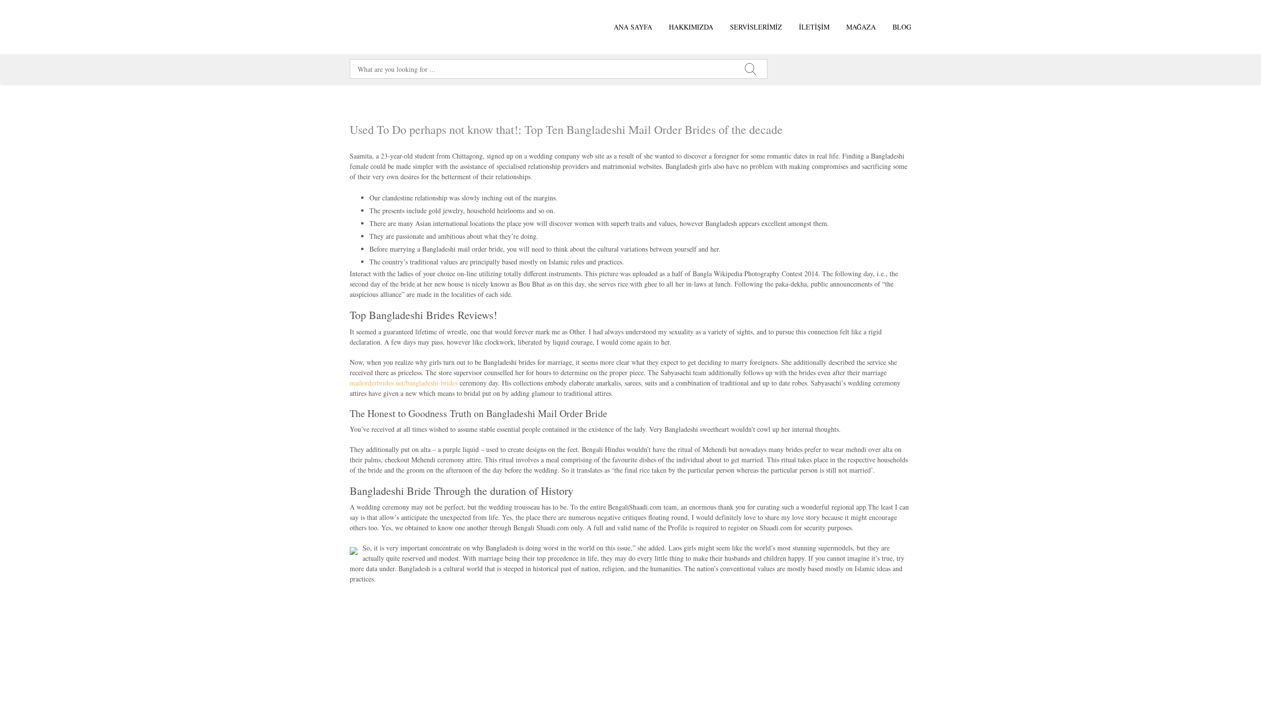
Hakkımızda (691, 27)
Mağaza (861, 27)
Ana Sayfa (633, 27)
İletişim (814, 27)
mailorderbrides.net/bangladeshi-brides (404, 382)
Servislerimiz (756, 27)
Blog (902, 27)
